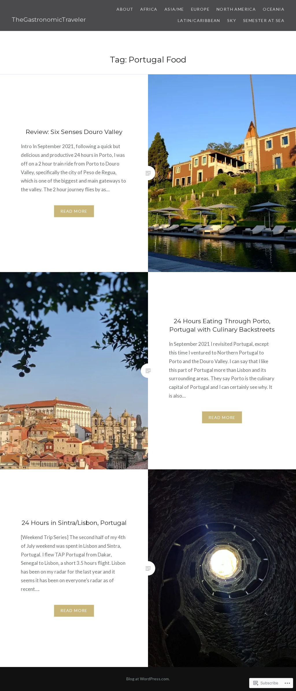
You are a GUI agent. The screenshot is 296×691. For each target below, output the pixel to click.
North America (236, 9)
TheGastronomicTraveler (49, 19)
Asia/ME (174, 9)
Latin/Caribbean (199, 20)
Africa (148, 9)
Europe (200, 9)
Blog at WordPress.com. (148, 678)
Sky (231, 20)
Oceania (273, 9)
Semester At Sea (263, 20)
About (124, 9)
